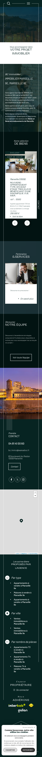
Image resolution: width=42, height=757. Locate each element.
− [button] (35, 495)
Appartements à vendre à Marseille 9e (22, 585)
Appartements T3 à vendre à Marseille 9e (22, 650)
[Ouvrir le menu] (28, 3)
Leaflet (17, 553)
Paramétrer (10, 750)
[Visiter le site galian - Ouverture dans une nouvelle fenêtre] (22, 710)
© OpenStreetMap (33, 553)
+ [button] (35, 492)
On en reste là (28, 727)
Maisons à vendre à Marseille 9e (22, 593)
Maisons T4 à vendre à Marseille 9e (22, 669)
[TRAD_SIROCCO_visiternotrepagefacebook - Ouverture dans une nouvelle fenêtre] (11, 479)
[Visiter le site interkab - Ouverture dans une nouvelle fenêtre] (17, 705)
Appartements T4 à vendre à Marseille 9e (22, 659)
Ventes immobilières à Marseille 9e (20, 630)
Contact (38, 204)
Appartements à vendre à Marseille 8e (22, 602)
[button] (27, 223)
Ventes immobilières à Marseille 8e (20, 621)
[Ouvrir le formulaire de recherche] (8, 3)
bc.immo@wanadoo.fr (18, 450)
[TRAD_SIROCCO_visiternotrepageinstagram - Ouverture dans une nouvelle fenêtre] (23, 479)
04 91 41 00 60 (16, 443)
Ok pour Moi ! (28, 750)
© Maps (23, 553)
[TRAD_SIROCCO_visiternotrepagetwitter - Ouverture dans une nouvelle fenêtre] (17, 479)
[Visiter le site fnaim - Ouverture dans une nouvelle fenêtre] (31, 705)
